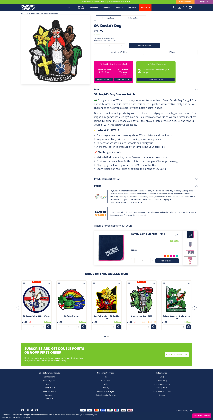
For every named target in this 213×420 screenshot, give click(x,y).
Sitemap (162, 395)
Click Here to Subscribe (176, 354)
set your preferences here (19, 417)
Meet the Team (49, 391)
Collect (107, 7)
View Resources (156, 79)
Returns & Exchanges (105, 391)
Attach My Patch (49, 380)
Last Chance (145, 7)
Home (23, 13)
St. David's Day (53, 13)
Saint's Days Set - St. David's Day (106, 317)
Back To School (81, 7)
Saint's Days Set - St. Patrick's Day (176, 317)
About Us (49, 399)
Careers (49, 384)
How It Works (49, 388)
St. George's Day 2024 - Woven (36, 316)
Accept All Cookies (202, 415)
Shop (68, 7)
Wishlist (106, 384)
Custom (119, 7)
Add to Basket (123, 79)
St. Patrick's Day (71, 316)
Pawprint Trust (185, 2)
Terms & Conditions (162, 384)
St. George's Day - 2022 (141, 316)
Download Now (104, 79)
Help (105, 377)
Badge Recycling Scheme (106, 395)
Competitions (49, 377)
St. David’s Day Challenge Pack (113, 64)
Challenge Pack (133, 18)
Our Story (132, 7)
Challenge (94, 7)
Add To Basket (144, 45)
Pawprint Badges (41, 13)
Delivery (105, 388)
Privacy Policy (60, 360)
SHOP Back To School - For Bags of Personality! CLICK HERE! (106, 2)
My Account (105, 380)
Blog (162, 377)
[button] (105, 336)
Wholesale (204, 2)
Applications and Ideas (162, 391)
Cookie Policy (162, 380)
